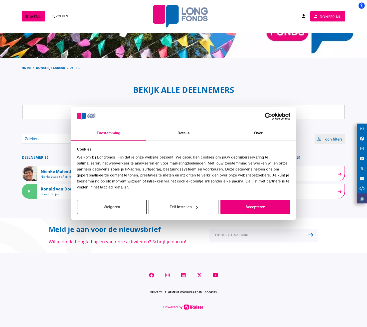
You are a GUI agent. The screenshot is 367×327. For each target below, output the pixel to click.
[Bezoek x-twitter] (199, 275)
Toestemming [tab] (108, 133)
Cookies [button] (211, 292)
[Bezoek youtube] (215, 275)
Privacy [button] (156, 292)
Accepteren (255, 207)
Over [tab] (258, 133)
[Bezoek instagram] (168, 275)
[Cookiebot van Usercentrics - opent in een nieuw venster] (268, 116)
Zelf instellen (181, 207)
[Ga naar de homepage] (183, 16)
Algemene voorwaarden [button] (183, 292)
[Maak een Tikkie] (362, 198)
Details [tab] (184, 133)
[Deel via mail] (362, 178)
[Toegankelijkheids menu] (362, 5)
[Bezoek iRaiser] (183, 306)
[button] (263, 235)
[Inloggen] (303, 16)
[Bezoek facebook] (152, 275)
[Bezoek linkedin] (183, 275)
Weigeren (112, 207)
